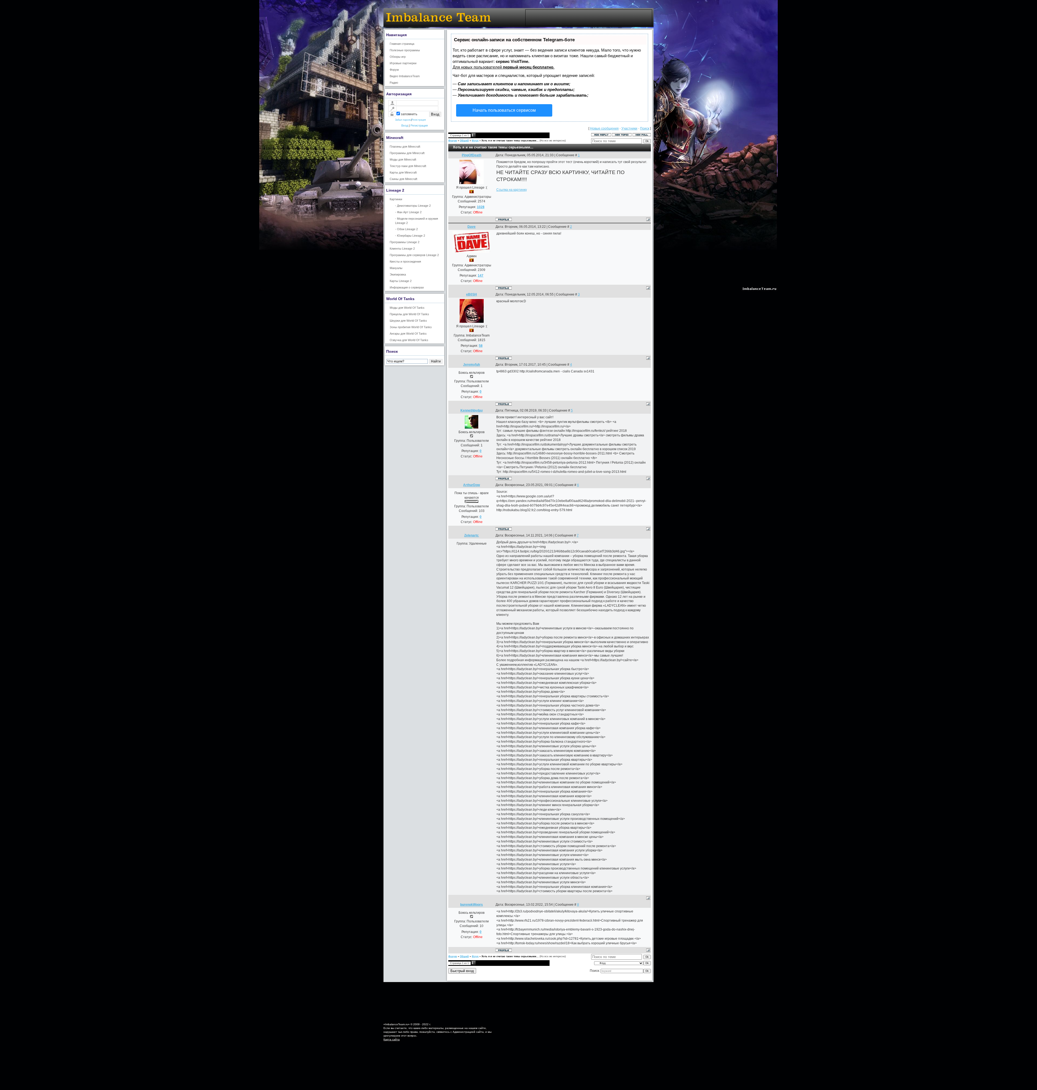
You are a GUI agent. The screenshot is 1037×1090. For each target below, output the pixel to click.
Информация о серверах (407, 287)
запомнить (409, 114)
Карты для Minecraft (403, 172)
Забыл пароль (403, 119)
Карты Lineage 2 (401, 281)
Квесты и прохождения (405, 261)
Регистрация (419, 119)
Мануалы (396, 268)
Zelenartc (471, 535)
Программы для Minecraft (407, 153)
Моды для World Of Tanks (407, 307)
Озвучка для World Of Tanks (409, 340)
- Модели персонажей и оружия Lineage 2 (416, 220)
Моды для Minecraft (403, 159)
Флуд (475, 140)
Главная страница (402, 43)
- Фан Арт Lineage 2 (408, 212)
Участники (629, 128)
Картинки (396, 199)
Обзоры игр (398, 56)
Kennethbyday (471, 410)
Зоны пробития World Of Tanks (411, 327)
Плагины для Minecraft (405, 146)
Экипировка (398, 274)
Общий (464, 140)
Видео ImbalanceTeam (405, 76)
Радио (394, 82)
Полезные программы (405, 50)
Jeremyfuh (471, 364)
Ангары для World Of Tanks (408, 333)
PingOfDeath (471, 155)
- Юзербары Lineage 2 (410, 235)
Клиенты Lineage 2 (402, 248)
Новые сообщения (604, 128)
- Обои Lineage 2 (406, 229)
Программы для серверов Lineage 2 (414, 255)
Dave (471, 227)
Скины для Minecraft (403, 179)
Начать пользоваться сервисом (504, 110)
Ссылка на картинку (511, 190)
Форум (394, 69)
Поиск (644, 128)
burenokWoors (471, 904)
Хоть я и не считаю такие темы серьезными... (510, 140)
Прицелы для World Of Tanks (409, 314)
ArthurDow (471, 485)
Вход (404, 125)
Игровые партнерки (403, 63)
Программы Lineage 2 (404, 242)
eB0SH (471, 294)
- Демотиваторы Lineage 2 (413, 205)
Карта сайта (391, 1039)
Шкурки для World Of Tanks (408, 320)
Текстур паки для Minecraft (408, 166)
